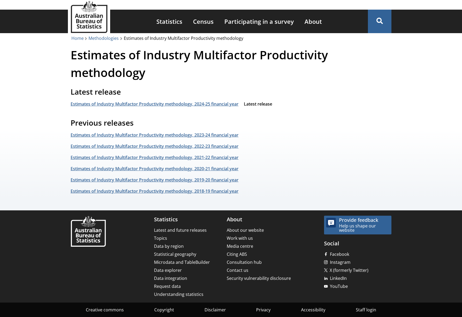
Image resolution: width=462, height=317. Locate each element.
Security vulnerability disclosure (259, 278)
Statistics (169, 21)
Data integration (170, 278)
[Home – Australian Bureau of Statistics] (88, 232)
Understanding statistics (178, 294)
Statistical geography (175, 254)
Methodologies (103, 38)
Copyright (164, 310)
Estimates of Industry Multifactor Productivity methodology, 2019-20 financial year (154, 180)
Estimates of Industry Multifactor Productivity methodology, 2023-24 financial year (154, 135)
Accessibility (313, 310)
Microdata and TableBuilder (182, 262)
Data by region (169, 246)
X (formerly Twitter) (349, 270)
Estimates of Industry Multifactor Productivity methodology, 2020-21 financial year (154, 169)
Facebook (339, 254)
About (313, 21)
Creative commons (105, 310)
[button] (379, 21)
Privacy (263, 310)
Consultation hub (244, 262)
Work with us (240, 238)
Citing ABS (237, 254)
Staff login (366, 310)
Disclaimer (215, 310)
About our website (245, 230)
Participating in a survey (259, 21)
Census (203, 21)
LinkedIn (338, 278)
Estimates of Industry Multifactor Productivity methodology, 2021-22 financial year (154, 157)
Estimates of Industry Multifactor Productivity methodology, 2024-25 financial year (154, 104)
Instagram (340, 262)
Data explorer (168, 270)
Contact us (237, 270)
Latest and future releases (180, 230)
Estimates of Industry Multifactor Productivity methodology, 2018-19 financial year (154, 191)
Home (77, 38)
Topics (160, 238)
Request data (167, 286)
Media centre (240, 246)
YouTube (339, 286)
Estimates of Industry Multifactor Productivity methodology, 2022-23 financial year (154, 146)
